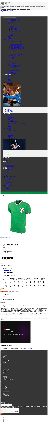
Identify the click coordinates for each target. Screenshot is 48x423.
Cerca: (1, 11)
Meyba (7, 175)
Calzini (7, 160)
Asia (9, 36)
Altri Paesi (4, 6)
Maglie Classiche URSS (15, 31)
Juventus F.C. (13, 61)
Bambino (10, 136)
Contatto (4, 362)
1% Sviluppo (5, 358)
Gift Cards (8, 162)
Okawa (7, 174)
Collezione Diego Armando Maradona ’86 (16, 123)
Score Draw (8, 173)
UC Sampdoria (13, 62)
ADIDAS (7, 188)
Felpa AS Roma (9, 111)
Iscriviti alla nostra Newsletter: (6, 403)
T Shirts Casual (9, 114)
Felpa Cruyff (9, 109)
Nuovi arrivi (10, 21)
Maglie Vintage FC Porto (15, 68)
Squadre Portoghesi (12, 67)
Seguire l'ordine (6, 370)
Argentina (12, 33)
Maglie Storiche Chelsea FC (16, 44)
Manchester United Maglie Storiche (17, 48)
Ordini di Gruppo (6, 360)
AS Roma (12, 58)
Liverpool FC (8, 187)
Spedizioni (5, 373)
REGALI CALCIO (7, 161)
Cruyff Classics (11, 117)
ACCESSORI (6, 157)
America (9, 32)
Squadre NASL (11, 71)
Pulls (9, 127)
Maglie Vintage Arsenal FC (15, 41)
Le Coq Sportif (8, 178)
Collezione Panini (11, 118)
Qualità (4, 357)
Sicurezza (5, 377)
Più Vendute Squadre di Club (14, 20)
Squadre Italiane (11, 56)
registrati (30, 348)
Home (4, 195)
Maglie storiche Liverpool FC (16, 45)
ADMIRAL (8, 179)
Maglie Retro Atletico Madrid (16, 54)
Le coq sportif (11, 120)
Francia (13, 6)
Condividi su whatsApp (15, 291)
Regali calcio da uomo (10, 163)
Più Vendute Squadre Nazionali (14, 19)
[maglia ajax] (14, 149)
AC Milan (12, 57)
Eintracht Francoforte (14, 66)
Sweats (9, 126)
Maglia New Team (10, 152)
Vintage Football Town (12, 121)
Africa (9, 37)
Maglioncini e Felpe (9, 124)
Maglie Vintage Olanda (15, 28)
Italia (22, 6)
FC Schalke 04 (8, 186)
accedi (26, 348)
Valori (4, 356)
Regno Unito (33, 6)
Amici (4, 361)
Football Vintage (9, 182)
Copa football (10, 115)
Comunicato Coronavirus (8, 379)
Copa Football (6, 395)
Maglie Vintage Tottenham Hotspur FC (18, 47)
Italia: (3, 314)
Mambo (12, 132)
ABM (7, 184)
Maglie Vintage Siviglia (15, 53)
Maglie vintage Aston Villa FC (16, 42)
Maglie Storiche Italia (14, 29)
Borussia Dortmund (9, 185)
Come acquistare (6, 369)
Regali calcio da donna (10, 165)
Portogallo (26, 6)
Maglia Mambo (9, 155)
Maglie (9, 129)
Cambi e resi (5, 374)
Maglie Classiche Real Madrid (16, 50)
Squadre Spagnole (11, 49)
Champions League (12, 73)
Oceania (9, 38)
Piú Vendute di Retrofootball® (12, 18)
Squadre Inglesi (11, 40)
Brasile (11, 35)
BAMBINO (5, 167)
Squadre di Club (9, 39)
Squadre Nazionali (9, 22)
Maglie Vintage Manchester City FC (17, 46)
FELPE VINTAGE (7, 74)
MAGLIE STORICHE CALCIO (9, 17)
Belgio (8, 6)
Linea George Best (11, 122)
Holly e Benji (8, 128)
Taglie (4, 371)
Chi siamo (5, 355)
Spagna (38, 6)
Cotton (7, 183)
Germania (18, 6)
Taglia (1, 267)
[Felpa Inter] (11, 106)
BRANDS (5, 168)
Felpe (9, 133)
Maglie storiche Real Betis (15, 55)
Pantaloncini (10, 135)
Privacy (4, 378)
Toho (11, 131)
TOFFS (7, 177)
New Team (12, 130)
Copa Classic (8, 170)
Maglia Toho (9, 154)
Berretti (7, 158)
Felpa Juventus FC (10, 110)
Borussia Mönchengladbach (16, 65)
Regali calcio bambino (10, 166)
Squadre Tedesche (11, 64)
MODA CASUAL (6, 113)
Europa (9, 23)
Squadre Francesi (11, 63)
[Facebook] (0, 414)
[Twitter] (1, 414)
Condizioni (5, 376)
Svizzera (43, 6)
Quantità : (2, 288)
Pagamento (5, 372)
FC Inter (12, 59)
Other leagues (10, 72)
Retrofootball (10, 119)
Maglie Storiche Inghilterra (15, 24)
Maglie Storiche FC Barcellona (16, 52)
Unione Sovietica (35, 309)
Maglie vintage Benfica (15, 70)
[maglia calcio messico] (5, 237)
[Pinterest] (2, 414)
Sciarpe (7, 159)
